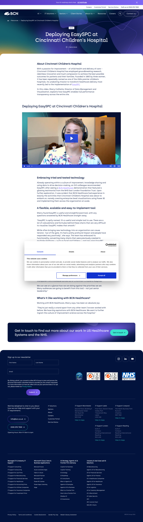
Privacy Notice (27, 387)
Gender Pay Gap (53, 514)
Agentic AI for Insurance (94, 484)
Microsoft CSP (38, 478)
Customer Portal (100, 7)
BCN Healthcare (66, 188)
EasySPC (76, 84)
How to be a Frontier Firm (68, 493)
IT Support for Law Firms (15, 472)
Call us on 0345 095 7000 (130, 7)
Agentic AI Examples (66, 484)
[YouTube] (132, 359)
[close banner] (137, 2)
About (50, 412)
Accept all (101, 275)
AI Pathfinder (82, 2)
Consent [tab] (40, 252)
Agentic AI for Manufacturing (96, 469)
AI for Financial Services (94, 472)
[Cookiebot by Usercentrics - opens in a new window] (107, 245)
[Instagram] (119, 359)
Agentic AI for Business (67, 487)
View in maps (79, 420)
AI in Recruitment (92, 493)
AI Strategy (63, 472)
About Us (89, 14)
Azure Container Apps (40, 469)
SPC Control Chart (92, 502)
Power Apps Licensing (40, 484)
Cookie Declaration (40, 514)
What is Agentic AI (66, 481)
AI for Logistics (91, 487)
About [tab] (103, 252)
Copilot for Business (66, 467)
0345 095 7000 (16, 427)
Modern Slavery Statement (69, 514)
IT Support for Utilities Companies (18, 487)
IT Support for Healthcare (15, 481)
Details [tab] (71, 252)
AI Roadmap (64, 475)
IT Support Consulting (14, 467)
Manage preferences (70, 275)
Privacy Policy (12, 514)
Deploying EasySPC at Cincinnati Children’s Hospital (39, 20)
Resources (102, 14)
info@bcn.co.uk (17, 419)
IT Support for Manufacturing (16, 475)
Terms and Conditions (25, 514)
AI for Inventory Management (96, 490)
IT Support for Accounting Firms (17, 484)
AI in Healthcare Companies (95, 478)
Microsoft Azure (39, 467)
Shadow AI (63, 496)
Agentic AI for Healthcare (94, 481)
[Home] (8, 21)
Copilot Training (65, 469)
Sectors (62, 14)
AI (38, 14)
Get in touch (118, 333)
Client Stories (76, 14)
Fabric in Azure (38, 472)
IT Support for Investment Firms (17, 493)
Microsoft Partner (39, 475)
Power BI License (39, 481)
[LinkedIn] (125, 359)
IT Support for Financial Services (18, 478)
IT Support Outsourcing (15, 469)
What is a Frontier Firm (67, 490)
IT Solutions (49, 14)
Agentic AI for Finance (93, 475)
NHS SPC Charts (91, 505)
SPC (88, 499)
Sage (35, 487)
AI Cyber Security (92, 496)
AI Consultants (65, 478)
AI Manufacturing (92, 467)
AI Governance (65, 499)
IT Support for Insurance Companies (19, 490)
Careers (89, 7)
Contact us (131, 14)
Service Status (113, 7)
